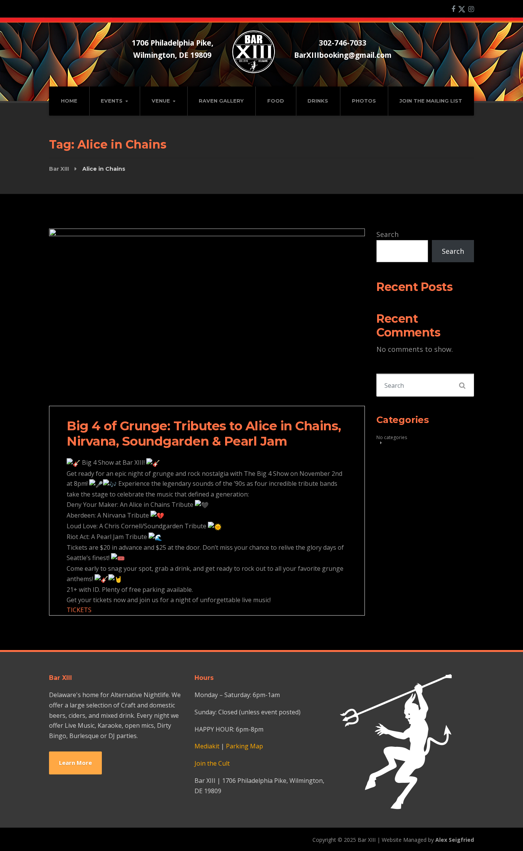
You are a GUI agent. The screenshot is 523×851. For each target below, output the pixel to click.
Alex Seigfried (454, 839)
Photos (364, 101)
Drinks (317, 101)
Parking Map (244, 746)
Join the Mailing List (430, 101)
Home (69, 101)
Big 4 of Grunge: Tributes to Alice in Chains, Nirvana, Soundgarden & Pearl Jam (204, 433)
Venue (161, 101)
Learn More (75, 762)
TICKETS (79, 610)
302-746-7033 (342, 43)
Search (387, 234)
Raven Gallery (221, 101)
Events (112, 101)
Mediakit (206, 746)
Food (275, 101)
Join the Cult (212, 763)
